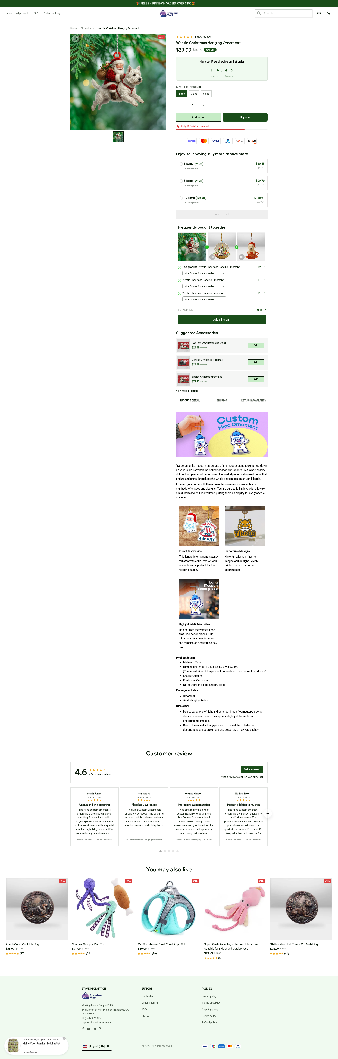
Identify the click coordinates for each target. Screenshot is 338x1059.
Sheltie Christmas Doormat (207, 376)
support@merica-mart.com (97, 1022)
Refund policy (209, 1022)
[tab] (160, 851)
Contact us (148, 996)
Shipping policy (210, 1009)
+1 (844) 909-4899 (92, 1018)
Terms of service (211, 1002)
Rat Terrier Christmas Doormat (209, 342)
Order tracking (150, 1002)
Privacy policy (209, 996)
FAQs (145, 1009)
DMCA (145, 1016)
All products (87, 28)
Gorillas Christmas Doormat (207, 359)
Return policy (209, 1016)
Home (73, 28)
